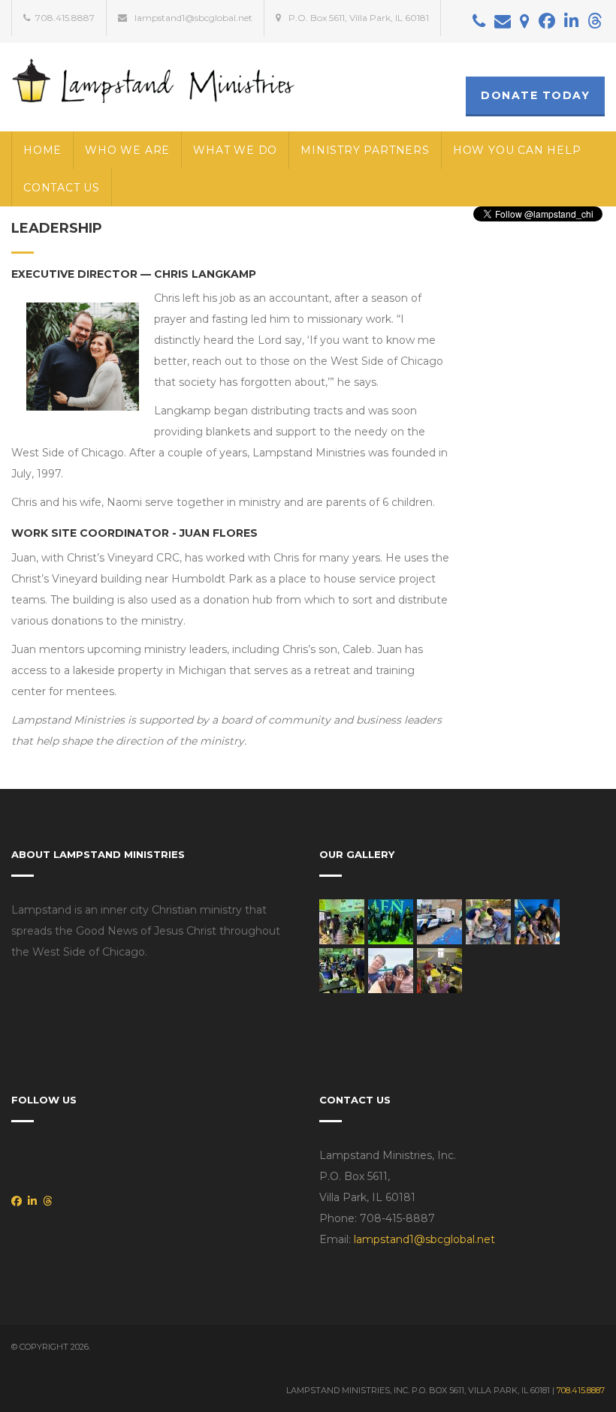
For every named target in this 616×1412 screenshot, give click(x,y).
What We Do (235, 150)
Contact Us (61, 187)
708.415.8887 (581, 1390)
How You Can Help (517, 150)
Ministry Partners (365, 150)
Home (42, 150)
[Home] (154, 79)
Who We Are (127, 150)
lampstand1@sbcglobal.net (424, 1239)
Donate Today (535, 95)
